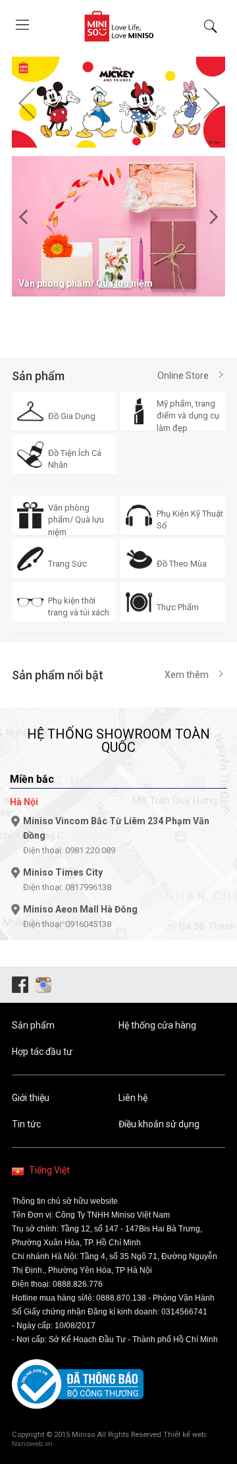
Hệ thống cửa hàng (157, 1025)
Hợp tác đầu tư (42, 1051)
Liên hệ (132, 1097)
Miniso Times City (67, 879)
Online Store (183, 375)
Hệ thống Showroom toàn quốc (118, 740)
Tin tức (26, 1124)
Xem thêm (187, 674)
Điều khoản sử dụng (158, 1124)
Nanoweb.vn (32, 1444)
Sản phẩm (33, 1025)
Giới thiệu (30, 1097)
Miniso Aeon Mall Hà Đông (80, 916)
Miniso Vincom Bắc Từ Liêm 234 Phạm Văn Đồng (116, 835)
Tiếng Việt (49, 1170)
